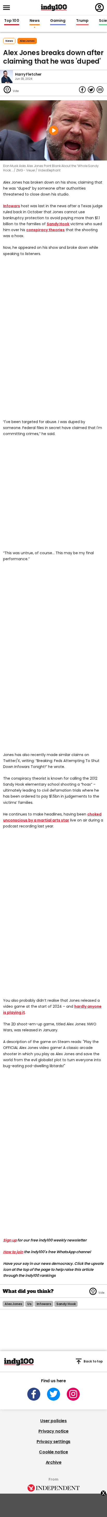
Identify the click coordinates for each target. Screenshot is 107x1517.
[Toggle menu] (8, 8)
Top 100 (11, 20)
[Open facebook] (33, 1394)
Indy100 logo (54, 7)
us (29, 1304)
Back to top (93, 1361)
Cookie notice (53, 1452)
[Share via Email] (100, 89)
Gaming (58, 20)
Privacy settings (53, 1442)
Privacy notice (53, 1431)
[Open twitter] (53, 1394)
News (35, 20)
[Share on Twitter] (91, 89)
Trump (82, 20)
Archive (54, 1462)
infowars (44, 1304)
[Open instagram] (73, 1394)
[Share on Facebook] (82, 89)
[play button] (53, 130)
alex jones (27, 41)
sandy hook (66, 1304)
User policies (53, 1421)
